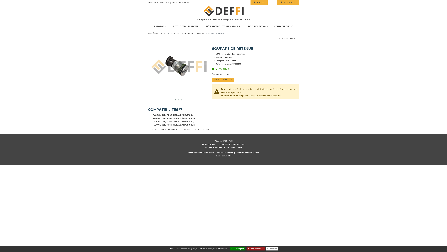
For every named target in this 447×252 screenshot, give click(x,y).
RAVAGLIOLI (174, 33)
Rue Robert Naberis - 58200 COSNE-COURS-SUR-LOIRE (223, 144)
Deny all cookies (256, 249)
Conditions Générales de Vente (201, 152)
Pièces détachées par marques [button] (223, 26)
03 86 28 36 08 (182, 2)
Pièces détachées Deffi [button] (185, 26)
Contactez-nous (283, 26)
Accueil (163, 33)
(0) (260, 2)
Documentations (258, 26)
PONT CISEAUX (188, 33)
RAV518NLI (201, 33)
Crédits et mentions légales (247, 152)
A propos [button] (159, 26)
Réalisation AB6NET (224, 156)
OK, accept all (238, 249)
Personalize (272, 249)
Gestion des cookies (225, 152)
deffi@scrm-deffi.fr (161, 2)
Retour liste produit (288, 39)
